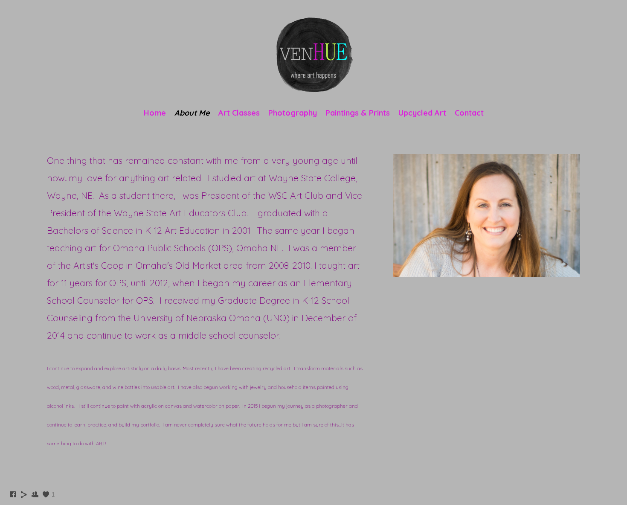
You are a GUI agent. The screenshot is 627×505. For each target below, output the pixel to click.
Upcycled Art (422, 113)
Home (155, 113)
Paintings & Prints (357, 113)
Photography (292, 113)
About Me (192, 113)
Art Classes (239, 113)
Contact (469, 113)
